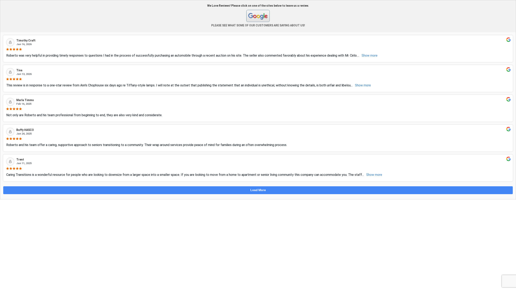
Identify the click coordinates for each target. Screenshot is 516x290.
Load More (258, 190)
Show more (370, 55)
